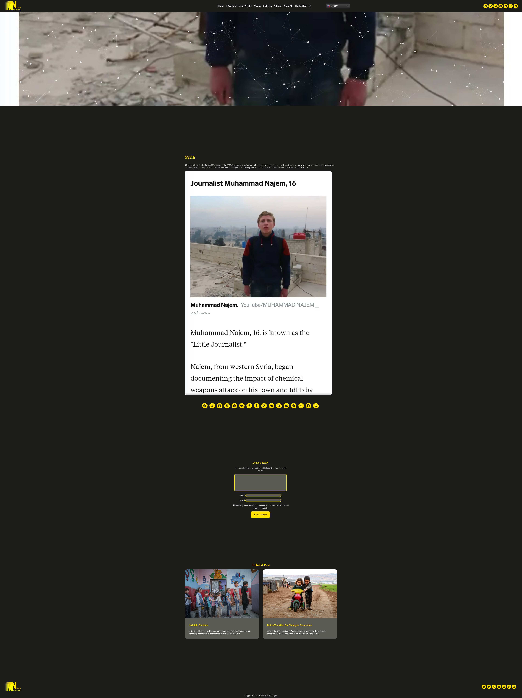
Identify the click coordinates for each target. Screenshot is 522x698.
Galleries (267, 6)
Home (221, 6)
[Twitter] (490, 6)
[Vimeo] (506, 6)
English (334, 6)
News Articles (245, 6)
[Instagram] (495, 6)
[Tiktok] (511, 6)
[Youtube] (500, 6)
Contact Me (300, 6)
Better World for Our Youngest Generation (289, 625)
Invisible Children (198, 625)
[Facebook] (485, 6)
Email (242, 500)
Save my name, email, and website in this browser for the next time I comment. (262, 506)
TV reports (231, 6)
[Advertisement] (261, 126)
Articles (277, 6)
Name (242, 495)
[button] (309, 6)
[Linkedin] (516, 6)
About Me (288, 6)
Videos (257, 6)
